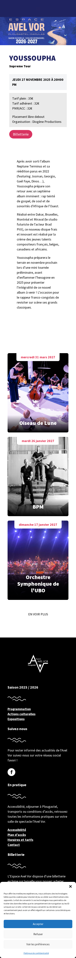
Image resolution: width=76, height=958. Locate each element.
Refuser (38, 934)
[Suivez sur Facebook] (11, 772)
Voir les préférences (38, 944)
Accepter (38, 924)
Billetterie (21, 134)
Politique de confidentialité (36, 953)
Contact (14, 845)
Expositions (16, 719)
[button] (70, 886)
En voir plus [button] (38, 614)
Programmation (19, 709)
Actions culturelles (21, 714)
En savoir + (38, 392)
